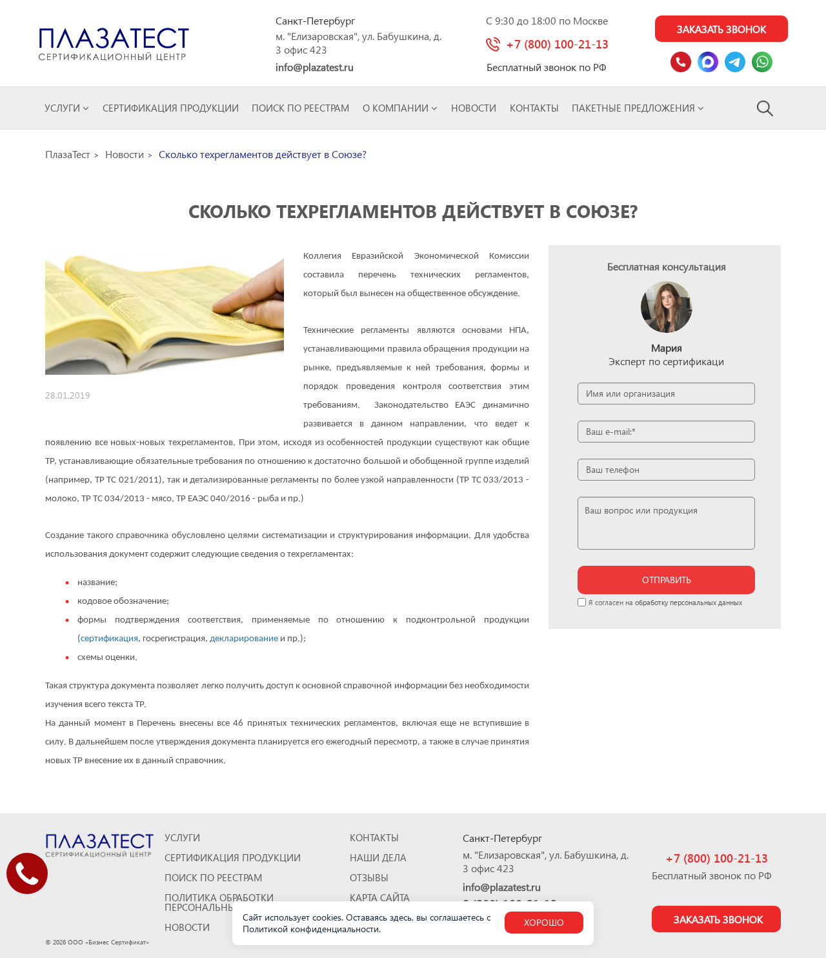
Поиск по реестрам (300, 107)
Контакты (534, 107)
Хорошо (544, 922)
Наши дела (378, 858)
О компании (397, 107)
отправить (666, 580)
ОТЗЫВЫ (369, 878)
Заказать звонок (721, 28)
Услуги (64, 107)
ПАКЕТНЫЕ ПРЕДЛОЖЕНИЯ (635, 107)
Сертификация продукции (171, 107)
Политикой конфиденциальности (311, 929)
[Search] (765, 107)
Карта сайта (380, 898)
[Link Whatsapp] (762, 62)
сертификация (109, 639)
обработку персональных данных (688, 602)
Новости (473, 107)
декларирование (244, 639)
